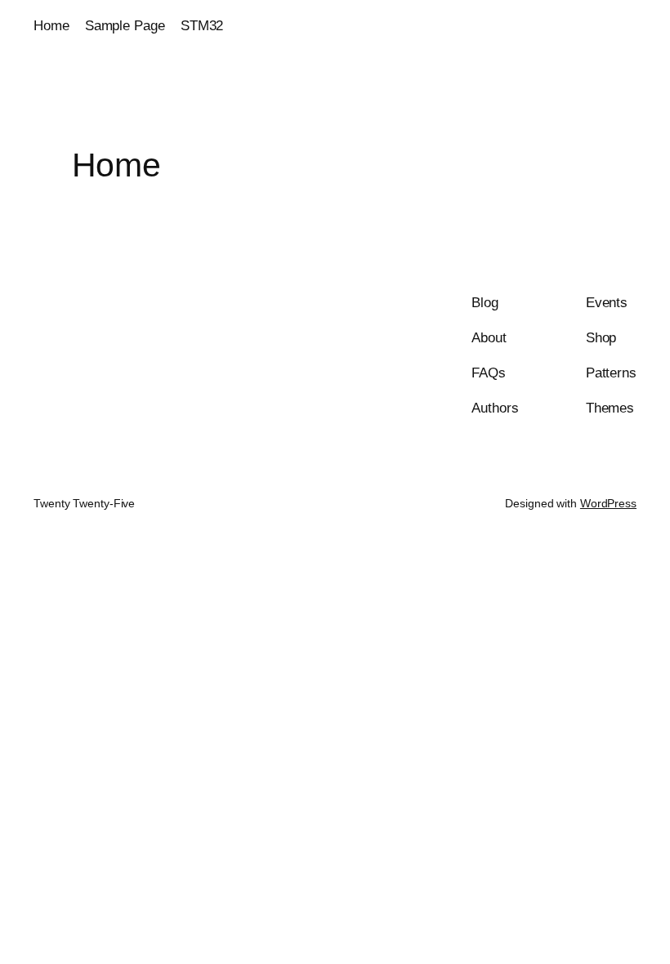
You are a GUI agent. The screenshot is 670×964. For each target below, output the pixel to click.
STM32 (202, 25)
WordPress (608, 503)
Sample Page (125, 25)
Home (51, 25)
